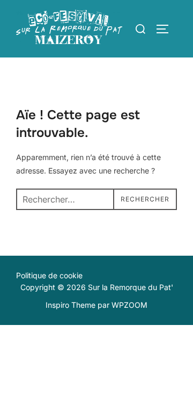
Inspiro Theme (70, 304)
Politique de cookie (49, 275)
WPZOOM (129, 304)
